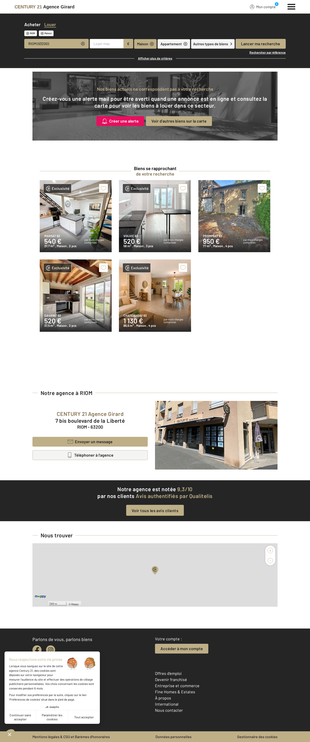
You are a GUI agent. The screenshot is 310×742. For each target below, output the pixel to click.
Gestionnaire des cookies (257, 736)
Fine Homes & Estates (175, 691)
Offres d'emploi (168, 673)
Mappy (75, 604)
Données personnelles (173, 736)
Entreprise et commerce (177, 685)
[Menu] (291, 6)
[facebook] (37, 649)
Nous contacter (169, 710)
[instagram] (50, 649)
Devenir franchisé (171, 679)
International (166, 704)
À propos (163, 697)
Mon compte (266, 7)
